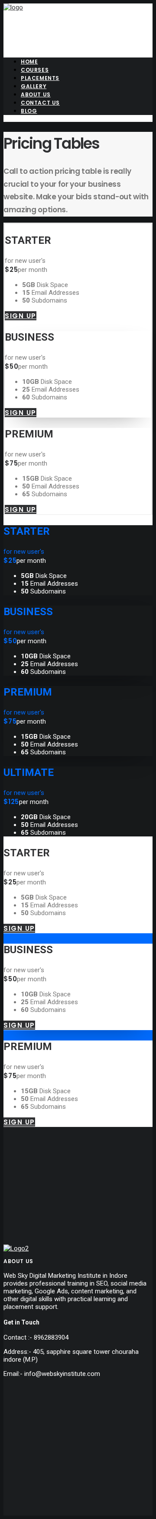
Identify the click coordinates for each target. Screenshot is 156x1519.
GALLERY (33, 86)
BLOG (29, 111)
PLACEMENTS (40, 78)
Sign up (20, 315)
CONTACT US (40, 102)
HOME (29, 61)
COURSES (35, 69)
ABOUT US (36, 94)
